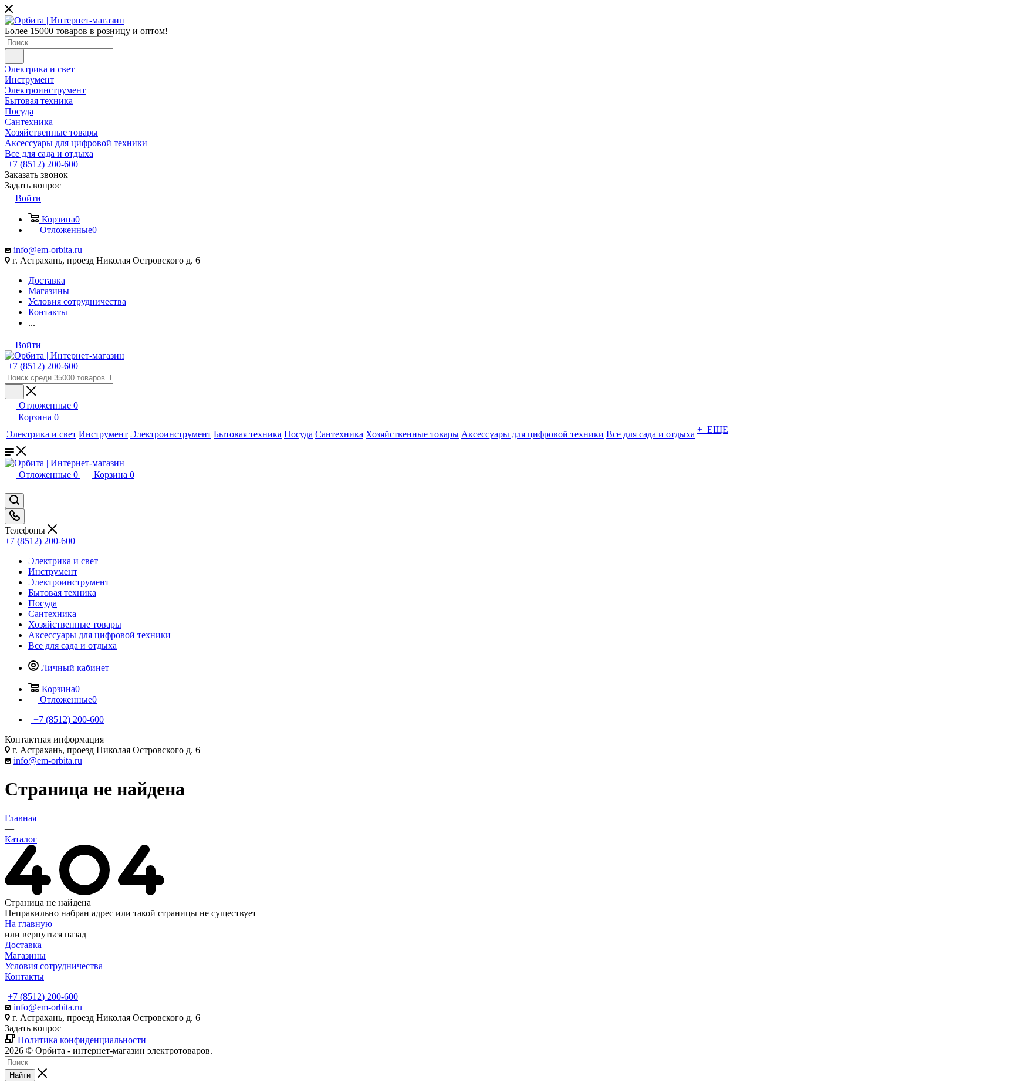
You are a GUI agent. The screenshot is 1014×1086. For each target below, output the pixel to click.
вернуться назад (54, 934)
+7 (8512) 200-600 (43, 164)
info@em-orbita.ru (47, 250)
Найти (20, 1075)
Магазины (25, 955)
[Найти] (14, 56)
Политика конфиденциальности (82, 1040)
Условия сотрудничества (54, 966)
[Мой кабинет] (10, 488)
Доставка (23, 945)
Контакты (24, 977)
